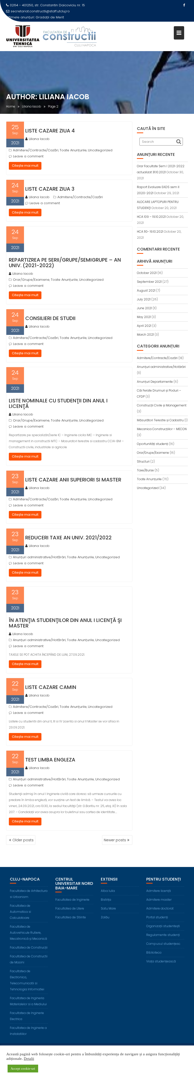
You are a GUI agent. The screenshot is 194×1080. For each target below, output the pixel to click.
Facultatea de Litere (69, 908)
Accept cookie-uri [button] (23, 1068)
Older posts (23, 840)
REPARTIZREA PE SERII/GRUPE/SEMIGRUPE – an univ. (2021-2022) (65, 262)
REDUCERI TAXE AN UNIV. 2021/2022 (68, 537)
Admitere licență (158, 891)
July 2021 (144, 299)
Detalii (29, 1059)
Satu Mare (108, 908)
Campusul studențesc (163, 944)
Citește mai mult (25, 165)
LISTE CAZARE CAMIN (50, 687)
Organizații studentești (163, 926)
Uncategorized (100, 150)
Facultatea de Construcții (28, 947)
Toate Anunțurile (73, 150)
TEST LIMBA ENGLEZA (50, 759)
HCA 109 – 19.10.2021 (151, 217)
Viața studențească (161, 961)
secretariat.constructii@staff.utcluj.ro (40, 11)
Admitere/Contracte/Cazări (35, 150)
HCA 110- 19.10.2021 (150, 231)
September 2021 (149, 282)
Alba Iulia (108, 891)
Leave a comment (28, 156)
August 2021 (146, 290)
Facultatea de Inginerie (72, 899)
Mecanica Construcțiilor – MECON (162, 429)
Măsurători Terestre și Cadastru (160, 420)
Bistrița (106, 899)
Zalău (105, 917)
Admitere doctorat (160, 908)
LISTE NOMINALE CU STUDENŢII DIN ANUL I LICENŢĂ (58, 403)
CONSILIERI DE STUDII (50, 318)
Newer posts (115, 840)
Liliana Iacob (39, 138)
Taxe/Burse (145, 470)
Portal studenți (157, 917)
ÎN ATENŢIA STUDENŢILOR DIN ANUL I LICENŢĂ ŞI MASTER (65, 623)
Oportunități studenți (152, 444)
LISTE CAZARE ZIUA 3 (50, 188)
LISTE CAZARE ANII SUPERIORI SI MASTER (73, 479)
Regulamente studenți (163, 935)
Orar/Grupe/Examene (31, 279)
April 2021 (144, 326)
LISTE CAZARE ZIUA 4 (50, 130)
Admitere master (159, 899)
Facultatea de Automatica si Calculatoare (20, 911)
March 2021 (145, 334)
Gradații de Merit (50, 17)
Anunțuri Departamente (155, 381)
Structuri (143, 461)
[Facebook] (184, 5)
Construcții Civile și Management (161, 405)
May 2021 (144, 317)
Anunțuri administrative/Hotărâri (39, 557)
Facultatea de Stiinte (70, 917)
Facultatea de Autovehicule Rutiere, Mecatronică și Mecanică (28, 932)
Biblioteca (153, 952)
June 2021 (144, 308)
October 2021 (147, 273)
